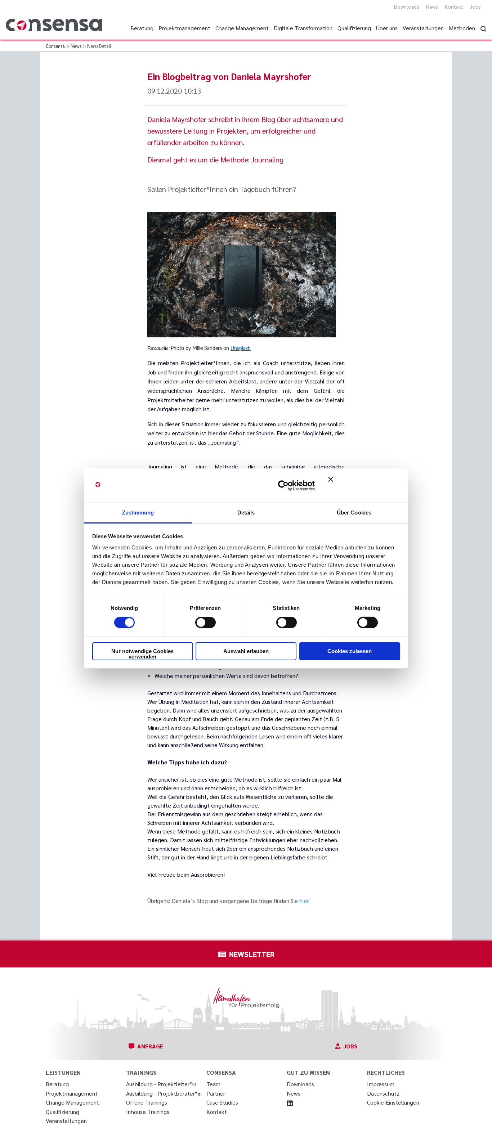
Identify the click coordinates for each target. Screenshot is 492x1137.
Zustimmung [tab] (138, 512)
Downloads (406, 6)
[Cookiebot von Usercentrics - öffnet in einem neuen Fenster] (283, 485)
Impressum (380, 1084)
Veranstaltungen (66, 1120)
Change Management (72, 1102)
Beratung (57, 1084)
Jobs (475, 6)
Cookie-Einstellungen (393, 1102)
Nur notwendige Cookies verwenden (142, 654)
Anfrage (150, 1046)
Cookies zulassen (349, 651)
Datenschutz (383, 1093)
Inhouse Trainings (147, 1111)
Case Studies (222, 1102)
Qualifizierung (62, 1111)
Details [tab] (246, 512)
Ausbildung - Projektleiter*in (161, 1084)
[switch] (205, 622)
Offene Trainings (146, 1102)
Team (213, 1084)
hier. (304, 900)
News (432, 6)
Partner (215, 1093)
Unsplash (241, 348)
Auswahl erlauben (246, 651)
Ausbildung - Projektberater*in (164, 1093)
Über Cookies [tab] (354, 512)
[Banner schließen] (364, 485)
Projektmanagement (72, 1093)
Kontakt (454, 6)
